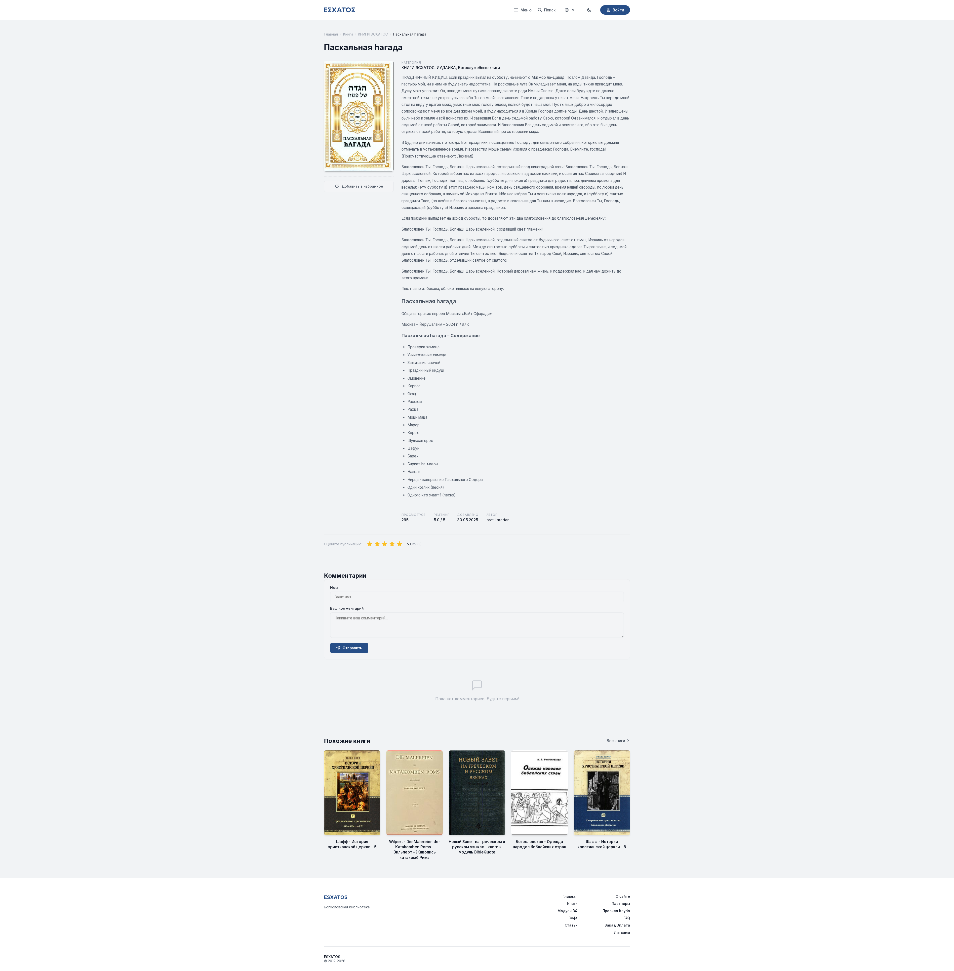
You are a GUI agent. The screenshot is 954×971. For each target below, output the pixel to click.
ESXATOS (336, 897)
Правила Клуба (616, 911)
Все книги (616, 740)
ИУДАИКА (446, 67)
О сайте (623, 896)
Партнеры (621, 903)
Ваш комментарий (347, 608)
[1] (369, 544)
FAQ (627, 918)
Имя (334, 587)
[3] (384, 544)
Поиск (550, 10)
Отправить (352, 648)
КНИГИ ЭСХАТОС (373, 34)
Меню (526, 10)
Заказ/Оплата (617, 925)
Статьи (571, 925)
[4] (392, 544)
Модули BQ (567, 911)
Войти (618, 10)
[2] (377, 544)
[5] (399, 544)
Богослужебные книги (479, 67)
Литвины (622, 932)
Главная (331, 34)
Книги (348, 34)
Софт (573, 918)
